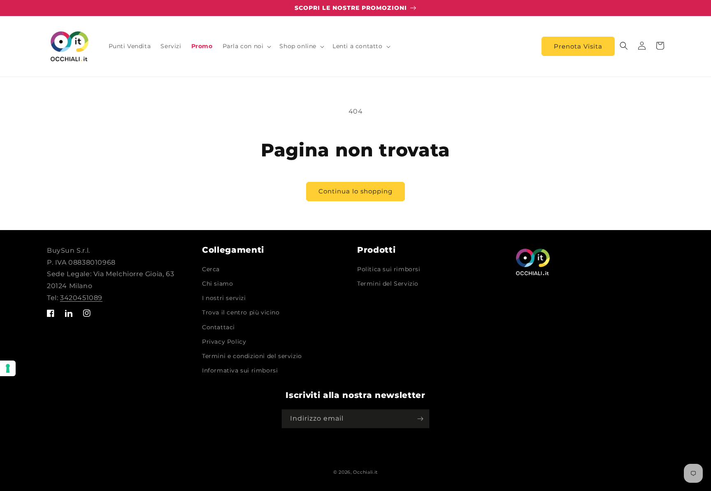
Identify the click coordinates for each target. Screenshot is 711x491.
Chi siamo (217, 283)
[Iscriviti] (420, 418)
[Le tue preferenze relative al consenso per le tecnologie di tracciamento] (8, 368)
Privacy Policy (224, 341)
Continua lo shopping (355, 191)
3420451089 (81, 298)
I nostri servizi (224, 298)
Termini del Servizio (387, 283)
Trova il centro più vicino (241, 312)
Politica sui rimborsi (389, 269)
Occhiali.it (365, 472)
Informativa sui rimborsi (240, 370)
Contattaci (218, 327)
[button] (246, 46)
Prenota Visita (578, 46)
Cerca (211, 269)
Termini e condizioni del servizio (252, 356)
